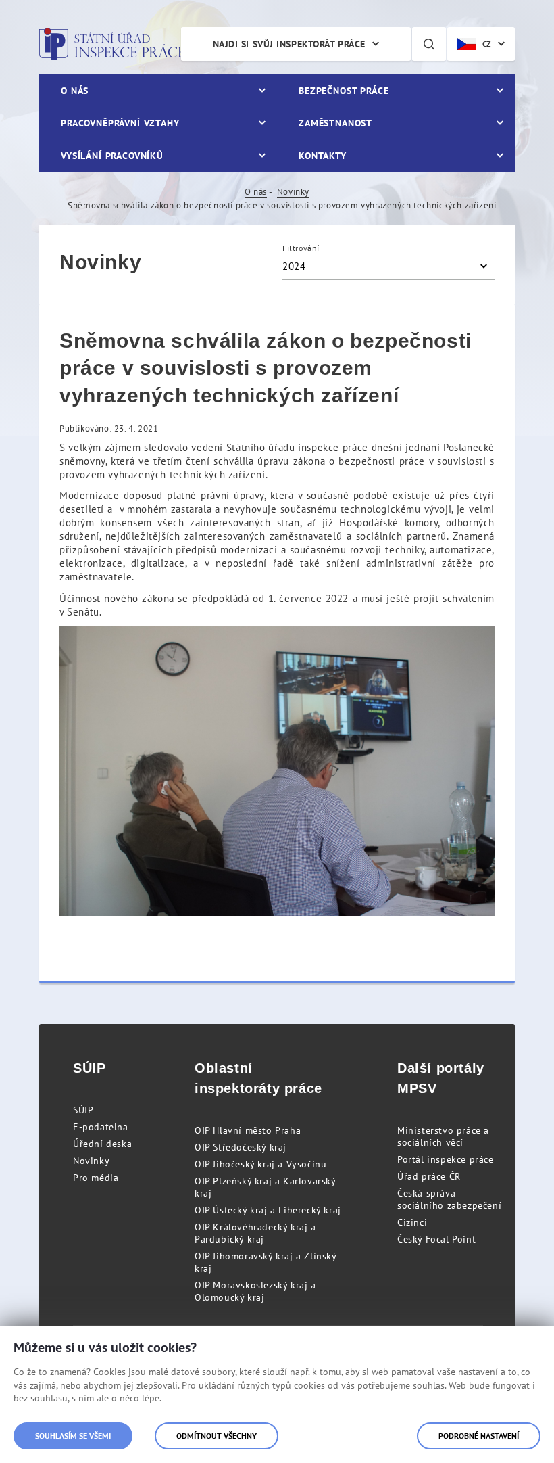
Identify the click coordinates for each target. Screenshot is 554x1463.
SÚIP (83, 1110)
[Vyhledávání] (429, 44)
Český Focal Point (436, 1239)
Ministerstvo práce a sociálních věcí (443, 1136)
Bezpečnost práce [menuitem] (343, 91)
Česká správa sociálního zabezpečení (449, 1199)
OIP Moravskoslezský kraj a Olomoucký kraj (255, 1291)
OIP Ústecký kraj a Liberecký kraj (268, 1210)
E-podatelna (100, 1127)
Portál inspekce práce (445, 1159)
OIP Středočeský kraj (240, 1147)
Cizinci (412, 1222)
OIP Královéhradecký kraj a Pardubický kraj (255, 1233)
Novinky (293, 192)
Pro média (95, 1177)
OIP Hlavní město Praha (248, 1130)
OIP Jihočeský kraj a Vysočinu (260, 1164)
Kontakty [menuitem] (323, 155)
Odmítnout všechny (216, 1436)
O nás (256, 192)
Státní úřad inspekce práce (111, 44)
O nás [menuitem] (75, 91)
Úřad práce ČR (429, 1176)
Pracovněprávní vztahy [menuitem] (120, 123)
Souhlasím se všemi (73, 1436)
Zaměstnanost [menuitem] (335, 123)
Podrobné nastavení (478, 1436)
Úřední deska (102, 1144)
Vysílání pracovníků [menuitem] (112, 155)
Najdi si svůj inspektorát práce (289, 44)
